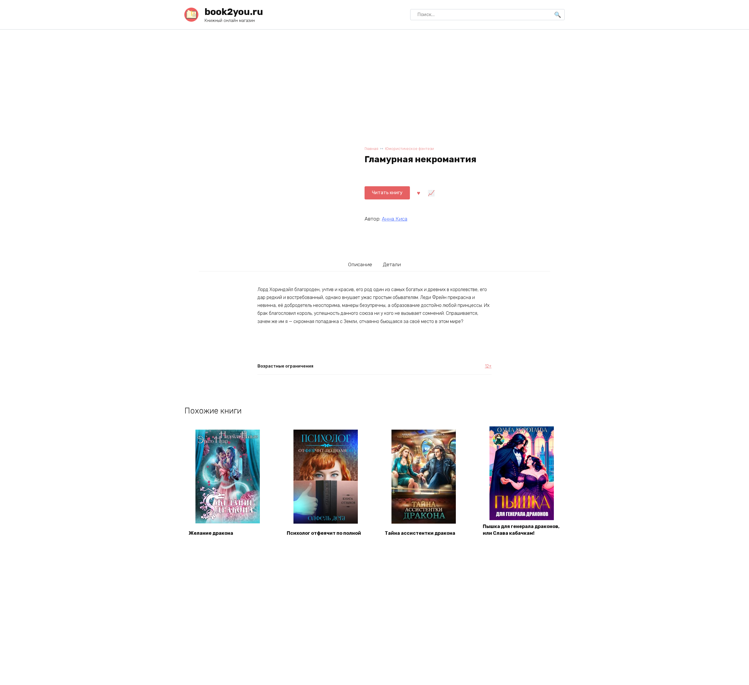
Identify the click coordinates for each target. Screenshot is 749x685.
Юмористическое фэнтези (409, 148)
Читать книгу (387, 192)
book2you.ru (234, 11)
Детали (392, 264)
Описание (360, 264)
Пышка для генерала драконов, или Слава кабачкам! (521, 530)
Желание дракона (211, 533)
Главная (371, 148)
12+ (488, 366)
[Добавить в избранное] (418, 192)
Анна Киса (394, 219)
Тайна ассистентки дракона (420, 533)
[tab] (360, 264)
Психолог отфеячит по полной (324, 533)
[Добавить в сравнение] (431, 192)
